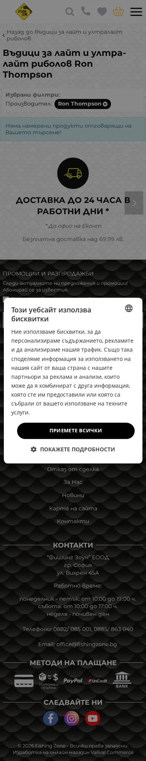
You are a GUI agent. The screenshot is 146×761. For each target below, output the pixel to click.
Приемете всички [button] (75, 430)
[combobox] (129, 308)
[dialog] (73, 380)
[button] (73, 449)
